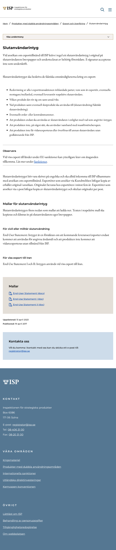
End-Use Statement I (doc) (28, 299)
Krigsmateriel (11, 460)
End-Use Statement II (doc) (28, 304)
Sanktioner (40, 161)
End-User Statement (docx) (29, 293)
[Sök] (103, 10)
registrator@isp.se (19, 351)
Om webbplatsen (14, 533)
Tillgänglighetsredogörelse (20, 527)
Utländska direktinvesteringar (22, 480)
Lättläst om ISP (12, 514)
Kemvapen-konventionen (19, 486)
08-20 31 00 (16, 434)
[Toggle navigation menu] (110, 10)
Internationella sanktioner (19, 473)
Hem (5, 23)
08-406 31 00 (16, 429)
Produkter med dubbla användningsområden (35, 23)
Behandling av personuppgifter (23, 520)
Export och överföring (74, 23)
